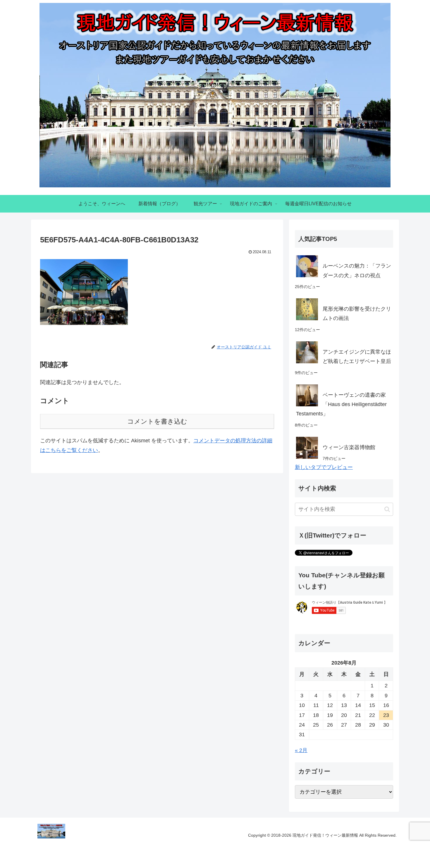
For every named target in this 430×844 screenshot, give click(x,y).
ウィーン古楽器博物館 (349, 447)
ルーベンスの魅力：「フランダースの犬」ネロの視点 (357, 270)
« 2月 (301, 750)
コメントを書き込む (157, 421)
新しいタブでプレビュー (324, 467)
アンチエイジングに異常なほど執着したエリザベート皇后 (357, 356)
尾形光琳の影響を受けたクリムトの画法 (357, 313)
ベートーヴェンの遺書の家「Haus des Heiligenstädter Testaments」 (341, 404)
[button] (387, 509)
